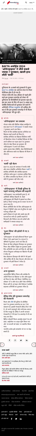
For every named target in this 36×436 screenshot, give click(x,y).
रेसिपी (10, 405)
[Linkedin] (27, 340)
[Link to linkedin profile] (20, 419)
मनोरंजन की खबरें (12, 9)
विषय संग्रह (31, 415)
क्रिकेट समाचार (28, 398)
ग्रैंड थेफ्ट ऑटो (6, 380)
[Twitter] (21, 340)
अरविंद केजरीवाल (6, 391)
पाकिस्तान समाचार (26, 402)
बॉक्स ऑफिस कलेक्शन (17, 398)
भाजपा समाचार (5, 398)
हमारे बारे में (4, 412)
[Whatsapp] (15, 340)
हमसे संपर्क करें (28, 412)
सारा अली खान (6, 358)
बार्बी (28, 169)
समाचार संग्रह (23, 415)
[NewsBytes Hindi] (13, 2)
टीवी (12, 302)
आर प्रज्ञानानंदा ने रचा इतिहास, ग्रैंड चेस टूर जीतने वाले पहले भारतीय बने (16, 362)
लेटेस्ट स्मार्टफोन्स (16, 402)
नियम (20, 412)
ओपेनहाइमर (18, 127)
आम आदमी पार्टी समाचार (23, 394)
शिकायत (11, 415)
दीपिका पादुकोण (14, 107)
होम (2, 9)
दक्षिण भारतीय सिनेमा (19, 405)
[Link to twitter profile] (16, 419)
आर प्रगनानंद (5, 365)
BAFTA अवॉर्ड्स (8, 90)
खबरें (6, 9)
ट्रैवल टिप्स (31, 391)
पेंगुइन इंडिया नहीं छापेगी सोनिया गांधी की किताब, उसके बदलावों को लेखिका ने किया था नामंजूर (17, 370)
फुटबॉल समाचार (5, 402)
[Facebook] (9, 340)
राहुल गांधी (4, 405)
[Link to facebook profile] (11, 419)
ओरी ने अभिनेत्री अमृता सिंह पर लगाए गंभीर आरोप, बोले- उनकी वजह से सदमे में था (17, 355)
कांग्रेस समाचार (16, 391)
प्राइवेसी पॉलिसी (13, 412)
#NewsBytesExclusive (8, 394)
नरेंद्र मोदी (24, 391)
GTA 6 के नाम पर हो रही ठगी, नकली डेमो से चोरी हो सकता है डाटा (16, 378)
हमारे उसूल (4, 415)
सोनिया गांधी (5, 373)
